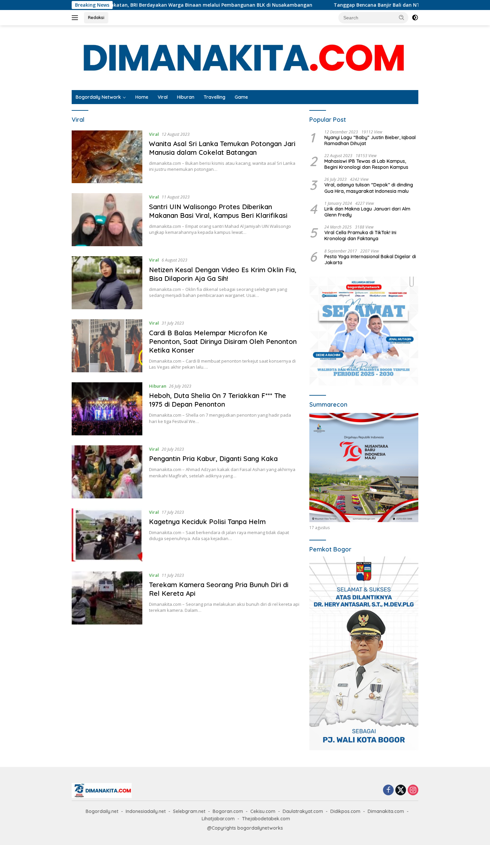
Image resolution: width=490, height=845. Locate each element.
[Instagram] (413, 790)
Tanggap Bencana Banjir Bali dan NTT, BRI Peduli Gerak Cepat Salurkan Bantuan (377, 5)
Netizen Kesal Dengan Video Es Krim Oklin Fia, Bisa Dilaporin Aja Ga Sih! (222, 274)
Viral (163, 97)
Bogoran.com (228, 811)
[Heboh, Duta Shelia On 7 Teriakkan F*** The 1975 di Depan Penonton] (107, 408)
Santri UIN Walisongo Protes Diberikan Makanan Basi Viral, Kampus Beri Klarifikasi (218, 211)
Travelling (214, 97)
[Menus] (76, 17)
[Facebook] (388, 790)
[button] (401, 17)
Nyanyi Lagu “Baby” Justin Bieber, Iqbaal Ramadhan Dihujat (370, 140)
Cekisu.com (262, 811)
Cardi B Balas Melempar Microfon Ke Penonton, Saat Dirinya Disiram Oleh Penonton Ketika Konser (223, 341)
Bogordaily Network (98, 97)
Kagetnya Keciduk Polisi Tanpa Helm (207, 521)
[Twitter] (400, 790)
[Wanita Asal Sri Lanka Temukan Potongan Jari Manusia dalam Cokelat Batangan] (107, 156)
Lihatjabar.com (218, 819)
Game (241, 97)
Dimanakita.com (386, 811)
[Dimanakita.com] (245, 57)
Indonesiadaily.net (146, 811)
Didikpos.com (345, 811)
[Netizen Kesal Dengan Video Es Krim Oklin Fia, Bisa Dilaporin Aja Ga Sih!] (107, 282)
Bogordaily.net (102, 811)
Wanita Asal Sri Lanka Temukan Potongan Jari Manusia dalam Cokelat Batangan (222, 147)
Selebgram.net (189, 811)
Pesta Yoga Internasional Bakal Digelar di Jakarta (370, 260)
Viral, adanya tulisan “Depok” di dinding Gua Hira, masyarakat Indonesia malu (368, 188)
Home (141, 97)
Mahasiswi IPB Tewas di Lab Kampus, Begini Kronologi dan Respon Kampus (366, 164)
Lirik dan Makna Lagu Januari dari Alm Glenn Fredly (367, 212)
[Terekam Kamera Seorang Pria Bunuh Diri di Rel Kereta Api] (107, 597)
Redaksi (96, 17)
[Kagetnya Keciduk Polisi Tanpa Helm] (107, 534)
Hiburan (185, 97)
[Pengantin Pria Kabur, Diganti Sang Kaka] (107, 471)
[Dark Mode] (415, 17)
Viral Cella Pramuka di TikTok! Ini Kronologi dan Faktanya (360, 236)
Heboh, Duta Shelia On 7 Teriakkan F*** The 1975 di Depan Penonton (217, 399)
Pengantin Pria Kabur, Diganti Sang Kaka (213, 458)
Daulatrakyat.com (303, 811)
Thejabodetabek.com (266, 819)
